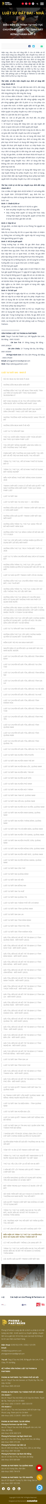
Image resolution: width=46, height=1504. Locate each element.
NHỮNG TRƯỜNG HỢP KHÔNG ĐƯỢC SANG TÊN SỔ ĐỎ (24, 418)
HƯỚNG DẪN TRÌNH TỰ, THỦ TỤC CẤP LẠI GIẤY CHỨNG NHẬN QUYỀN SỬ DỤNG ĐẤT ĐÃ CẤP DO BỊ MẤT (23, 566)
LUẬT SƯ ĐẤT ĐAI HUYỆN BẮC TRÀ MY (18, 772)
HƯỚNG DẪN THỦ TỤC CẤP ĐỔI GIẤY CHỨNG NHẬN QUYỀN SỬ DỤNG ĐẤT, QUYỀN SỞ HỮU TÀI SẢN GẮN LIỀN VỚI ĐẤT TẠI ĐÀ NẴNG (23, 620)
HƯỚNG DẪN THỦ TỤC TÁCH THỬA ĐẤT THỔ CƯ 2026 (22, 549)
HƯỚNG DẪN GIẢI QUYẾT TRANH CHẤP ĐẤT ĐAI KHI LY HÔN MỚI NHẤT (23, 509)
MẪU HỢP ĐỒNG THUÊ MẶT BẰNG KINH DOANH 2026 (22, 478)
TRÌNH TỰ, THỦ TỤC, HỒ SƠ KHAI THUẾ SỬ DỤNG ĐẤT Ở (23, 462)
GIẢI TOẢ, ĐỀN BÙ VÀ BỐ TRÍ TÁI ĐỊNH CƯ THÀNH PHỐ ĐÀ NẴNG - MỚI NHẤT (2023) (23, 1052)
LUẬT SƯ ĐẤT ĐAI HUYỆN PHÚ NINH (17, 784)
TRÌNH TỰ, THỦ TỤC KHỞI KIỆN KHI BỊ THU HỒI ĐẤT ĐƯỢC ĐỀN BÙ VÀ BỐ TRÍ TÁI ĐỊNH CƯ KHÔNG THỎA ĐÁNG (24, 1250)
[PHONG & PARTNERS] (20, 4)
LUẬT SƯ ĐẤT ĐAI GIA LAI (13, 914)
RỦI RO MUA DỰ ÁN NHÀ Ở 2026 (16, 379)
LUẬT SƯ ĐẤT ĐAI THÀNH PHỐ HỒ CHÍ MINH (21, 903)
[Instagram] (13, 1488)
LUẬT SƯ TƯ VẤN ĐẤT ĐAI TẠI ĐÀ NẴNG (19, 628)
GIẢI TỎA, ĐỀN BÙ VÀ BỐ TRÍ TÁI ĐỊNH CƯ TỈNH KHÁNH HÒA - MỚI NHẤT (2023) (22, 1011)
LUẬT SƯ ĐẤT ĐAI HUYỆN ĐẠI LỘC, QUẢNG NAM (22, 766)
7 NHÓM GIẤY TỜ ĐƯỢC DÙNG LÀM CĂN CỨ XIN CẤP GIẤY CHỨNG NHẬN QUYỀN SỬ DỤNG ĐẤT (22, 1134)
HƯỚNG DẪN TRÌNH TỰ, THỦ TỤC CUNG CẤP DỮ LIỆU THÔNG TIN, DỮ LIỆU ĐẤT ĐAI (22, 590)
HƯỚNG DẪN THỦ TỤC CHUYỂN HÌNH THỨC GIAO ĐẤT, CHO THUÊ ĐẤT (23, 582)
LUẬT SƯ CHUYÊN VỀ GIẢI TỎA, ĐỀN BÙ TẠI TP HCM (23, 749)
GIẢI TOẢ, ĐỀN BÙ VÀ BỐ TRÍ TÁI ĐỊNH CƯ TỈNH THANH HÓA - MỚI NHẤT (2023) (22, 1072)
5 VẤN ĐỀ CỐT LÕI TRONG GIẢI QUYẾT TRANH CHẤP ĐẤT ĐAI (21, 1170)
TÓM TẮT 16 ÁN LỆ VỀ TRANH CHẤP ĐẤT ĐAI (21, 1150)
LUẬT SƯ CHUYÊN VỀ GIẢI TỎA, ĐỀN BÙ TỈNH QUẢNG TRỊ (21, 742)
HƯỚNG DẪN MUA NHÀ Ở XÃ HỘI (16, 425)
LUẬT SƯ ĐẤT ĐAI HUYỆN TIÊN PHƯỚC (18, 755)
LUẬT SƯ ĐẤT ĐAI (10, 496)
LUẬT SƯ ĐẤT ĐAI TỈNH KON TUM (16, 1065)
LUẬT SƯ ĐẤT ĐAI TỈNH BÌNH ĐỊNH (17, 920)
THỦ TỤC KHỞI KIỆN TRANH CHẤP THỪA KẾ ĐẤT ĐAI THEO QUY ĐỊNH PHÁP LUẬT (22, 438)
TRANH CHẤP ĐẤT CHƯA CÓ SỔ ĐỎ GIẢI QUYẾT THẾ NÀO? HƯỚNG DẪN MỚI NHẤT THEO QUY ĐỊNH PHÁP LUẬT (23, 488)
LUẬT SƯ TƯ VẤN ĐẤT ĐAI (13, 431)
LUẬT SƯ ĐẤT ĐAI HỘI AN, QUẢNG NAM (19, 801)
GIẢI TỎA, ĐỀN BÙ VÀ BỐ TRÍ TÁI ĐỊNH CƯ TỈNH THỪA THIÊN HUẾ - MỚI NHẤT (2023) (22, 987)
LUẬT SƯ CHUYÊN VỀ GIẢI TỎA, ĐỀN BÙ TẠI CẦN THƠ (22, 665)
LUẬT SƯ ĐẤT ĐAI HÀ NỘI (13, 880)
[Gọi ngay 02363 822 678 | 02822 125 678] (40, 1477)
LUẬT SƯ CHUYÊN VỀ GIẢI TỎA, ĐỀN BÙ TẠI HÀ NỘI (23, 689)
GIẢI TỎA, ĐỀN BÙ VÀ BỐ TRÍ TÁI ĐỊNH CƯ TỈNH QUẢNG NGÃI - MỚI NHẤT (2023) (22, 1003)
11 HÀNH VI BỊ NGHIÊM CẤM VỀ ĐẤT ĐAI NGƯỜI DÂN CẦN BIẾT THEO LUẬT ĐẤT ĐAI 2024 (22, 410)
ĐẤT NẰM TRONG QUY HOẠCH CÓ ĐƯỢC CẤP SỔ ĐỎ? (22, 1187)
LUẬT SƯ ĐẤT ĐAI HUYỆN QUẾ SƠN (17, 778)
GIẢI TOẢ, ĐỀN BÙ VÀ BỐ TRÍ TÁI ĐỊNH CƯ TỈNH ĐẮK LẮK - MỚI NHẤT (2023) (22, 1036)
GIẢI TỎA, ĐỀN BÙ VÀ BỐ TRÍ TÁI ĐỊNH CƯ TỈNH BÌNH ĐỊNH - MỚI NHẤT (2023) (22, 955)
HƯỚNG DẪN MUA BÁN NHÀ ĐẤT (16, 385)
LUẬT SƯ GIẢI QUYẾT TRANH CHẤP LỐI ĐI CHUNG (23, 575)
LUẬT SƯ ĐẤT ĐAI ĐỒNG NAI (14, 885)
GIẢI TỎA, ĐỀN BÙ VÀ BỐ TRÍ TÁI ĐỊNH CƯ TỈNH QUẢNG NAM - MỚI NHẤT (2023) (22, 938)
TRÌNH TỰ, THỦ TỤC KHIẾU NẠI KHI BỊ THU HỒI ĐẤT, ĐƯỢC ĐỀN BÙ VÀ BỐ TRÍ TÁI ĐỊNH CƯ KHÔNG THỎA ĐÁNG (22, 1212)
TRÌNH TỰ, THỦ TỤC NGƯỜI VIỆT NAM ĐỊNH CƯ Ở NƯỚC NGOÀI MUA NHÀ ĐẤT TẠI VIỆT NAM (23, 1156)
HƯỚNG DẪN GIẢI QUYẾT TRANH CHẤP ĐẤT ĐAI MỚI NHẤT (22, 517)
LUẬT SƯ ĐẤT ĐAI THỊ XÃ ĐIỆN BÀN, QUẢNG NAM (23, 829)
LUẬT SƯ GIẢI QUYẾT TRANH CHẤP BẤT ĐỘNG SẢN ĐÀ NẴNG (23, 1118)
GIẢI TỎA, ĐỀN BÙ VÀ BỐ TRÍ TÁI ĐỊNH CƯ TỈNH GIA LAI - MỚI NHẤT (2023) (23, 995)
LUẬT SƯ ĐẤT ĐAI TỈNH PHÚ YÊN (16, 926)
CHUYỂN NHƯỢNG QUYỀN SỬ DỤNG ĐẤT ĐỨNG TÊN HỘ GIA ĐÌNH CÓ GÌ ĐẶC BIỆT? (22, 1178)
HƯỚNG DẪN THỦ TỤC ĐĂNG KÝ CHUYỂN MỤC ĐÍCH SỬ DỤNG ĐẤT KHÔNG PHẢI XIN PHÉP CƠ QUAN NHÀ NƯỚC (22, 599)
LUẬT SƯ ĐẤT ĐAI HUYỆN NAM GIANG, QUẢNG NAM (21, 813)
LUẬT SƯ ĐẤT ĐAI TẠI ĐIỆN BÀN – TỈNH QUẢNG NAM (22, 1104)
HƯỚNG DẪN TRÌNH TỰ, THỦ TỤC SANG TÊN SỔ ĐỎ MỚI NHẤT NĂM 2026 (22, 525)
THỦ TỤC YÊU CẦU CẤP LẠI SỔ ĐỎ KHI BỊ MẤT (21, 1164)
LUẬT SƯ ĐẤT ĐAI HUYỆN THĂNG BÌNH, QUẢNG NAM (22, 822)
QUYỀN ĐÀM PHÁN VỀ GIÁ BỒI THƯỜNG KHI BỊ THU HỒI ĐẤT (23, 1143)
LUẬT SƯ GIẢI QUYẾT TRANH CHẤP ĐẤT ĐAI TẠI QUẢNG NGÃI (22, 1088)
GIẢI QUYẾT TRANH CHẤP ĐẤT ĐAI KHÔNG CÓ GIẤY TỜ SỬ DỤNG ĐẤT (23, 1203)
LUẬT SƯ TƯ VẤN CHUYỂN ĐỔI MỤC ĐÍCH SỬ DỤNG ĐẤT (23, 557)
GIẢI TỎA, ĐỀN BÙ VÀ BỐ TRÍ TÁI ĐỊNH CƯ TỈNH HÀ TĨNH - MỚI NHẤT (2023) (23, 1028)
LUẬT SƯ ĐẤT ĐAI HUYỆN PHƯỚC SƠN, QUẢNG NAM (22, 841)
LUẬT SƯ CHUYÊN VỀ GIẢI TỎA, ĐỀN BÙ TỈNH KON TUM (23, 709)
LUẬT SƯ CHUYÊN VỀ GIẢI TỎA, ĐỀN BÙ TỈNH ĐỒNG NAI (23, 673)
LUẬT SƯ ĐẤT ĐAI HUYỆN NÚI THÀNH (18, 789)
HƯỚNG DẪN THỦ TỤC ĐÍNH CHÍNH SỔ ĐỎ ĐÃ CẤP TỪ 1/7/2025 (23, 533)
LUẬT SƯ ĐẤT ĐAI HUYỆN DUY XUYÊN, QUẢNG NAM (23, 807)
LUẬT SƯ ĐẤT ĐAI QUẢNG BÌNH (15, 874)
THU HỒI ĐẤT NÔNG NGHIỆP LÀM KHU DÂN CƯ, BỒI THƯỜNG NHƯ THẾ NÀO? (22, 446)
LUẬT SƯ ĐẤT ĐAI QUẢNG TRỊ (15, 897)
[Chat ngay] (39, 1487)
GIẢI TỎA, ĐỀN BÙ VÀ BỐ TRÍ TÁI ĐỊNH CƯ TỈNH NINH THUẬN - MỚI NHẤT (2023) (22, 979)
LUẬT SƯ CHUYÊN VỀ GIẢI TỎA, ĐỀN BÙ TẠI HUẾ (22, 694)
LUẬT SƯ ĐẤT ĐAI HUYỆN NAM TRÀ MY (18, 761)
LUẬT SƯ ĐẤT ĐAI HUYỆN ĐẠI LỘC (16, 1111)
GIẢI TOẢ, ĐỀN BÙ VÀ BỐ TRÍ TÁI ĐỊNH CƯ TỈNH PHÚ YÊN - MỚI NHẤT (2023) (22, 1080)
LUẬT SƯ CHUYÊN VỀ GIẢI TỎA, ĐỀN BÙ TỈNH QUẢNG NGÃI (21, 734)
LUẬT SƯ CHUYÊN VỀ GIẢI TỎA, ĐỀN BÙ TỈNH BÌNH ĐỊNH (23, 657)
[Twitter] (8, 1488)
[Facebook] (3, 1488)
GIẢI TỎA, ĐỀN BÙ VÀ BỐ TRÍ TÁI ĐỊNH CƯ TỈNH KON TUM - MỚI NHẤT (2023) (22, 946)
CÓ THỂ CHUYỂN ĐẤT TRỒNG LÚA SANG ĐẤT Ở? (22, 1242)
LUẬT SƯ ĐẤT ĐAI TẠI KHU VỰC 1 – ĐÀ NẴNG (21, 502)
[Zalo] (19, 1488)
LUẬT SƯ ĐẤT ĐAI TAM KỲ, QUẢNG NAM (19, 795)
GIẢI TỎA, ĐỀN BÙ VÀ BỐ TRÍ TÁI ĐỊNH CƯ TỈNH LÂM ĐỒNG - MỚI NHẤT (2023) (22, 971)
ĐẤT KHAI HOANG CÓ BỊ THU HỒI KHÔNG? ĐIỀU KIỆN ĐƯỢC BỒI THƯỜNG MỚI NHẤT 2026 (22, 402)
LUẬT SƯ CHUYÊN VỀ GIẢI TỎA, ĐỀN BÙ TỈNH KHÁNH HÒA (21, 701)
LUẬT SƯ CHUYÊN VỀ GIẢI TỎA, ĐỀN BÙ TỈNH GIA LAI (22, 682)
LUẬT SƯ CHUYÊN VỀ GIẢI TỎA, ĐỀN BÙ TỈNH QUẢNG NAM (21, 726)
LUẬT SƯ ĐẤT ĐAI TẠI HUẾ (13, 891)
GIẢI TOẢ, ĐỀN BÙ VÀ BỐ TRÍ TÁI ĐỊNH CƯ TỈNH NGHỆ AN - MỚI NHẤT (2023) (22, 1044)
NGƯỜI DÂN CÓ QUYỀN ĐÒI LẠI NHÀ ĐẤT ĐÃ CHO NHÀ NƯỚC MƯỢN (23, 649)
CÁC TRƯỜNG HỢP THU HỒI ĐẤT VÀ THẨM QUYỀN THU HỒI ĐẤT (23, 1221)
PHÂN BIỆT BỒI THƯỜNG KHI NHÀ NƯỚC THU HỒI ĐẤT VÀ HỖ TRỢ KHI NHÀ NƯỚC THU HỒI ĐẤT (23, 454)
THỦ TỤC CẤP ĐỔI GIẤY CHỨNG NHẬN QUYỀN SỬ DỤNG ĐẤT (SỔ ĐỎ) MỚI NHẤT (22, 541)
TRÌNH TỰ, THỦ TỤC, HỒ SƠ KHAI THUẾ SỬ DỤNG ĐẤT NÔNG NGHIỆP (23, 470)
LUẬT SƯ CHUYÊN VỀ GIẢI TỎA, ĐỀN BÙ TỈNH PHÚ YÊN (23, 717)
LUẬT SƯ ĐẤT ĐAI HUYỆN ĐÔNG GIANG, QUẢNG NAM (22, 861)
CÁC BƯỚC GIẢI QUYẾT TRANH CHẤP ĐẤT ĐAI (21, 1259)
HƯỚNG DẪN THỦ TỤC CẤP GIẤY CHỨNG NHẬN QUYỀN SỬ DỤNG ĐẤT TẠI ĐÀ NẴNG (22, 635)
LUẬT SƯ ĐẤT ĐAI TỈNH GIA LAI (15, 1059)
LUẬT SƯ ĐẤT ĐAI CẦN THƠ (14, 868)
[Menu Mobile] (42, 4)
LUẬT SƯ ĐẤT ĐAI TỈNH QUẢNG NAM (18, 908)
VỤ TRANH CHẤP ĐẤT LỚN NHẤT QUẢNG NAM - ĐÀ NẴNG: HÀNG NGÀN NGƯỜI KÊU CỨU (23, 1096)
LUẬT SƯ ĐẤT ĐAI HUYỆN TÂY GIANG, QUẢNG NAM (23, 835)
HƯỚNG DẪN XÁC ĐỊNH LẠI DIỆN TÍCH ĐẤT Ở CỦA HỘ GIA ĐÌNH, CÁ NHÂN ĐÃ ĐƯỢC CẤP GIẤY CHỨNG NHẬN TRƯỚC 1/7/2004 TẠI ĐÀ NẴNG (23, 609)
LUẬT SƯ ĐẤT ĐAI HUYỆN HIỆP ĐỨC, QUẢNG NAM (23, 854)
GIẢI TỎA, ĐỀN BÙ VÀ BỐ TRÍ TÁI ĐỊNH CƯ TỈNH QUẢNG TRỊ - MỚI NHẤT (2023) (22, 1020)
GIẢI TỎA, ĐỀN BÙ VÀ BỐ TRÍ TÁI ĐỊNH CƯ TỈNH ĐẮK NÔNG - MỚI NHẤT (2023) (22, 963)
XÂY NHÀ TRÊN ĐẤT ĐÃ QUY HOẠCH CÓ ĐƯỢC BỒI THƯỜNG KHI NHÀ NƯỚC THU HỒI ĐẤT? (23, 1195)
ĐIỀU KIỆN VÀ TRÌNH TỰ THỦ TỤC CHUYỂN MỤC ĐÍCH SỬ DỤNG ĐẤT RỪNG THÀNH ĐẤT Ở (22, 1235)
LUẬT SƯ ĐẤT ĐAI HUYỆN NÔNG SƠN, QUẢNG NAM (23, 848)
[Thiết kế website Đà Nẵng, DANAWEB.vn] (32, 1501)
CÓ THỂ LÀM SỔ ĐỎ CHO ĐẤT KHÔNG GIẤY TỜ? (22, 1229)
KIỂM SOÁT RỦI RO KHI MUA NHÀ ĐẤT (18, 642)
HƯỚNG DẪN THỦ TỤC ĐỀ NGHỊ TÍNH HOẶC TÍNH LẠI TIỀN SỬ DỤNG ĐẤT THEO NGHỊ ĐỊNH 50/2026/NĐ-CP (23, 392)
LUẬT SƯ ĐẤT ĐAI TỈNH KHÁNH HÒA (17, 932)
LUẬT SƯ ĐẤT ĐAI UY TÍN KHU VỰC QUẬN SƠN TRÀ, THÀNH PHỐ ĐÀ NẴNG (23, 1126)
